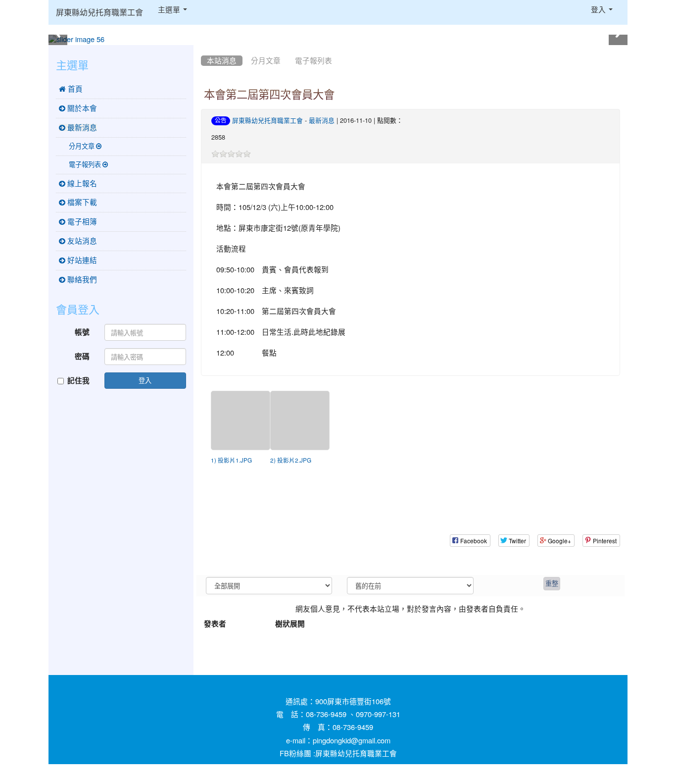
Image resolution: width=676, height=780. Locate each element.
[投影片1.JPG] (240, 420)
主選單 (170, 9)
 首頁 (71, 89)
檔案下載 (81, 202)
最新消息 (322, 120)
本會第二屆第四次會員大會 (269, 94)
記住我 (78, 380)
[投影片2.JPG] (300, 420)
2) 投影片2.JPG (290, 461)
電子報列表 (313, 60)
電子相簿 (81, 221)
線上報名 (81, 183)
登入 (145, 380)
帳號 (82, 332)
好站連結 (81, 260)
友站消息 (81, 241)
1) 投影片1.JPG (231, 461)
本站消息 (222, 60)
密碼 (82, 356)
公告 (221, 120)
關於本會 (81, 108)
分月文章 (266, 60)
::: (203, 48)
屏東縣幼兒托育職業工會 (99, 12)
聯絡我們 (81, 279)
